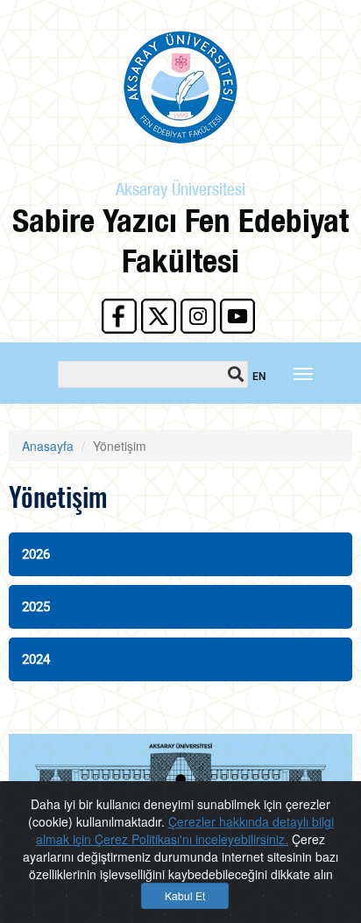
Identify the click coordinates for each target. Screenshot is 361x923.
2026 (36, 554)
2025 (36, 607)
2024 (36, 659)
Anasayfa (48, 445)
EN (259, 376)
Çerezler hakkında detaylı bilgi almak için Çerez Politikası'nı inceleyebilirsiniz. (185, 830)
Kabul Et (185, 895)
